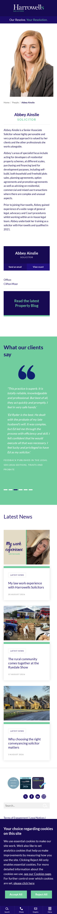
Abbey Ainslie (28, 102)
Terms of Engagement (16, 817)
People (15, 102)
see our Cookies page (37, 874)
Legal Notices (37, 817)
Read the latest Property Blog (26, 303)
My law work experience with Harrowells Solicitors (26, 585)
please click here (24, 883)
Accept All (16, 894)
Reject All (41, 894)
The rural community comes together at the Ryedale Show (23, 663)
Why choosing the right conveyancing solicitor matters (24, 743)
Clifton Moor (11, 283)
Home (6, 102)
